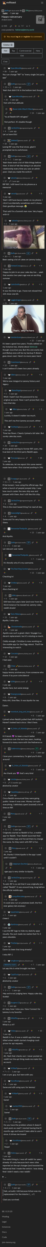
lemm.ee (33, 347)
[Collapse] (5, 68)
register (26, 37)
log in (18, 37)
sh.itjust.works (7, 20)
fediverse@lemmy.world (24, 30)
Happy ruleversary (12, 17)
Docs (4, 1232)
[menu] (42, 3)
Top (13, 51)
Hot (5, 51)
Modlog (5, 1217)
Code (4, 1237)
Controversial (25, 51)
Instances (6, 1227)
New (38, 51)
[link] (11, 26)
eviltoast (11, 2)
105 (5, 26)
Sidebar (6, 45)
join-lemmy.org (8, 1242)
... (5, 1177)
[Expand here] (40, 19)
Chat (5, 62)
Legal (4, 1222)
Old (22, 56)
